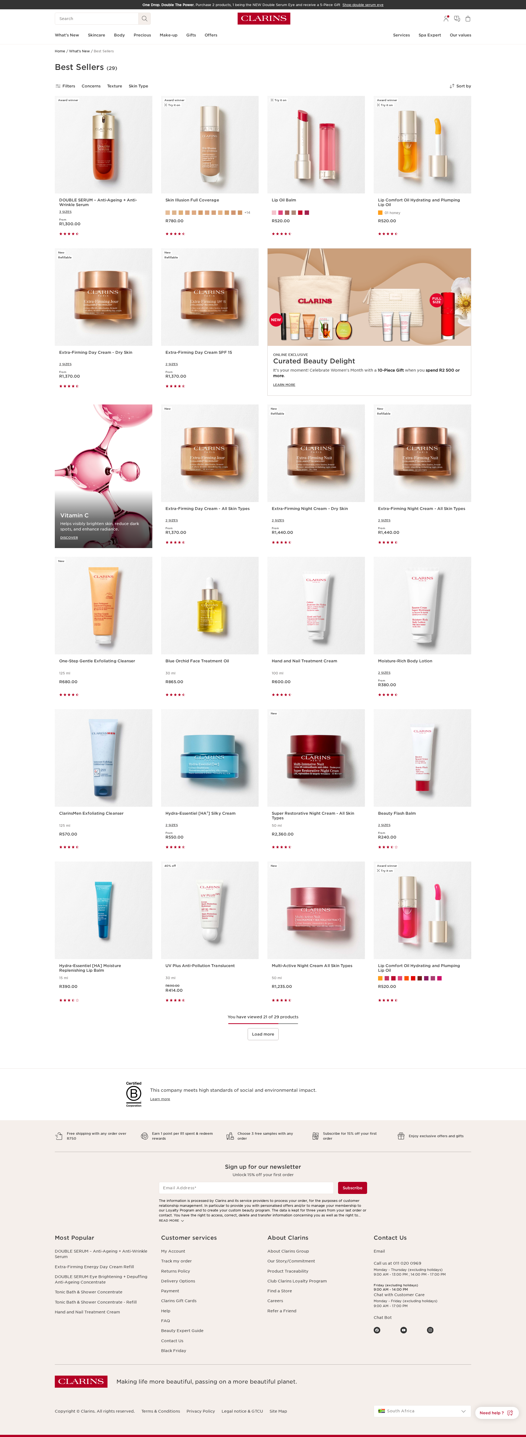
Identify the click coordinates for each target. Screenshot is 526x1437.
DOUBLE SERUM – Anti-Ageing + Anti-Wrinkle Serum (101, 1254)
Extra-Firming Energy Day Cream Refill (94, 1267)
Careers (275, 1301)
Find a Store (279, 1291)
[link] (369, 322)
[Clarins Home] (264, 18)
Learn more (160, 1099)
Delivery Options (178, 1281)
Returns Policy (175, 1271)
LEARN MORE (284, 385)
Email (379, 1251)
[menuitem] (446, 18)
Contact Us (172, 1341)
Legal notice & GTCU (242, 1411)
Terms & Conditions (160, 1411)
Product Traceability (287, 1271)
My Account (173, 1251)
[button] (497, 1413)
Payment (170, 1291)
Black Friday (173, 1350)
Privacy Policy (201, 1411)
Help (165, 1311)
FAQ (165, 1321)
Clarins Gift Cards (178, 1301)
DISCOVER (69, 537)
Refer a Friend (281, 1311)
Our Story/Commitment (291, 1261)
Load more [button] (263, 1034)
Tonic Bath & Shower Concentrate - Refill (96, 1302)
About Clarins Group (288, 1251)
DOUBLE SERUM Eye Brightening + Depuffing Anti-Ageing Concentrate (101, 1279)
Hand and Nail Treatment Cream (87, 1312)
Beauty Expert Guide (182, 1330)
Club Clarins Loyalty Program (297, 1281)
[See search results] (145, 19)
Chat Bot (383, 1317)
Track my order (176, 1261)
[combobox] (422, 1411)
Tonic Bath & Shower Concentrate (88, 1292)
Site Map (278, 1411)
